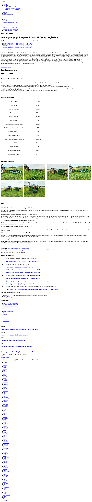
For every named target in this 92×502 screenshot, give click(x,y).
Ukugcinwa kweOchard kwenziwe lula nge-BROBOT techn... (24, 261)
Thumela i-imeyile (5, 357)
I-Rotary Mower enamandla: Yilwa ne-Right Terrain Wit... (23, 272)
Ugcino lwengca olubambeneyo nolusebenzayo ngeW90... (23, 278)
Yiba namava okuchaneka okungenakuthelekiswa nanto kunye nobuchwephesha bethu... (32, 289)
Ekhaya (5, 4)
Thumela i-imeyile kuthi (6, 67)
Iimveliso (5, 5)
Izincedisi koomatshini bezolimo (13, 6)
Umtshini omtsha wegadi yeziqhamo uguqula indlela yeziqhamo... (20, 329)
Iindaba (5, 10)
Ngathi (5, 13)
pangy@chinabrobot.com (9, 297)
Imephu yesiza (6, 319)
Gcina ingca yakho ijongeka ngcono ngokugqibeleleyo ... (23, 284)
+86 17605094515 (7, 296)
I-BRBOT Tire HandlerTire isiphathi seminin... (14, 335)
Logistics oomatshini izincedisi (13, 9)
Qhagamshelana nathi (8, 14)
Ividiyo (5, 12)
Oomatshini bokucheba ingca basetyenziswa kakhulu (16, 346)
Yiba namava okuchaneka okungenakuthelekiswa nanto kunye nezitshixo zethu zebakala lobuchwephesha (32, 250)
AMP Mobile (6, 321)
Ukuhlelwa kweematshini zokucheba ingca (13, 340)
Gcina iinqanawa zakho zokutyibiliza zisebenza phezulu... (17, 352)
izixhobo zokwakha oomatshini (13, 8)
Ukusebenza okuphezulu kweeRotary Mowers (18, 248)
